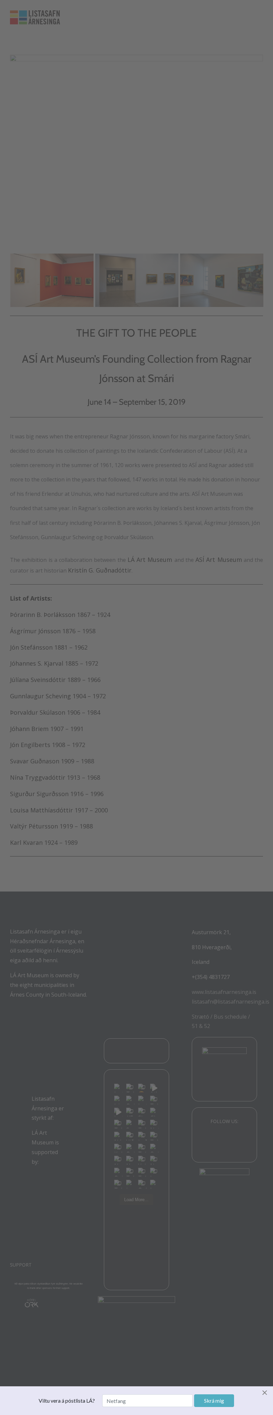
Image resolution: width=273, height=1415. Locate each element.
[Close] (266, 1392)
